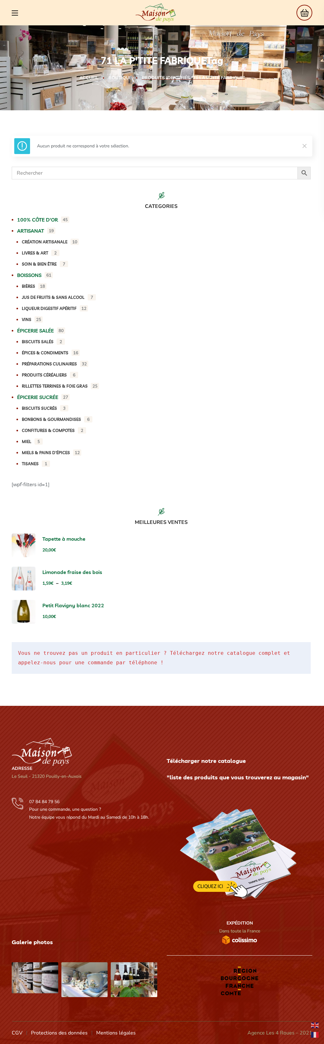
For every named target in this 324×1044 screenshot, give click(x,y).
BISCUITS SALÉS (42, 342)
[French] (315, 1034)
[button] (302, 12)
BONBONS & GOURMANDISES (56, 419)
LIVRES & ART (39, 253)
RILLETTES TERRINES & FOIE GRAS (59, 386)
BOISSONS (34, 275)
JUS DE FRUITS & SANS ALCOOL (57, 297)
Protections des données (59, 1032)
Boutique (120, 78)
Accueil (88, 78)
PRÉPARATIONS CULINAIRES (54, 364)
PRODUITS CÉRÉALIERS (48, 375)
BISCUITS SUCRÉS (43, 408)
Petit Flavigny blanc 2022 (73, 605)
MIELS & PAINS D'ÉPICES (51, 452)
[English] (315, 1025)
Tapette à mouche (63, 539)
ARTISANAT (35, 231)
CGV (17, 1032)
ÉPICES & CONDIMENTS (50, 353)
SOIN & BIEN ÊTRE (43, 264)
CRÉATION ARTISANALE (49, 242)
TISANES (34, 464)
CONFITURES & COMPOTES (52, 430)
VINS (31, 319)
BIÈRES (33, 286)
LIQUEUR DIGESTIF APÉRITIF (54, 308)
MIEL (31, 441)
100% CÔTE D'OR (42, 219)
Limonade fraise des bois (72, 572)
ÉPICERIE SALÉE (40, 330)
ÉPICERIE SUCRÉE (42, 397)
